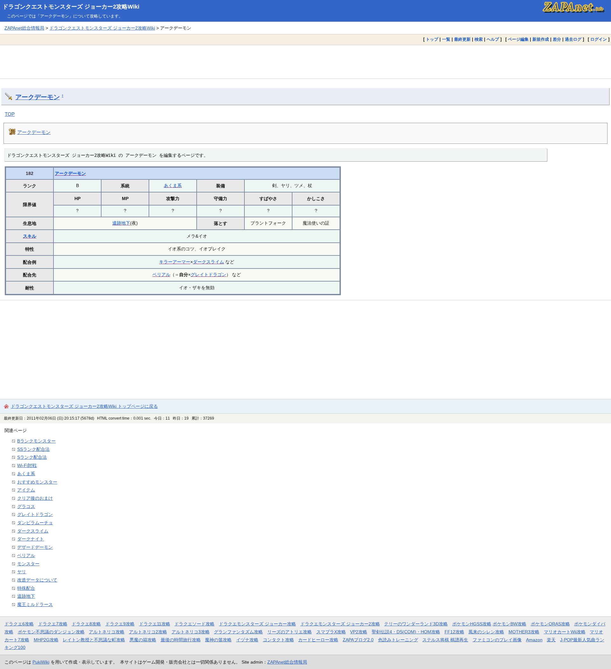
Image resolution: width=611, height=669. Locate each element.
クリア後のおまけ (35, 498)
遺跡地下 (121, 223)
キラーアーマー (174, 261)
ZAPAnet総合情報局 (24, 28)
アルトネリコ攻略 (106, 631)
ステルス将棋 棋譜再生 (445, 639)
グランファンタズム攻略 (238, 631)
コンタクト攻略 (278, 639)
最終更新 (462, 39)
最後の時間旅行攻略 (181, 639)
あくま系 (173, 185)
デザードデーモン (35, 547)
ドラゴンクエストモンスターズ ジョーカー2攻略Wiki (71, 6)
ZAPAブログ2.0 (358, 639)
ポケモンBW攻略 (509, 623)
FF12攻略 (454, 631)
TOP (10, 114)
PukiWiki (40, 662)
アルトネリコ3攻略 (191, 631)
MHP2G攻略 (46, 639)
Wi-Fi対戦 (27, 465)
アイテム (26, 489)
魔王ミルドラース (35, 604)
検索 (478, 39)
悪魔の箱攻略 (143, 639)
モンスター (28, 563)
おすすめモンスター (37, 481)
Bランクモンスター (36, 440)
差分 (557, 39)
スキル (29, 236)
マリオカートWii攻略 (565, 631)
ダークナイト (30, 538)
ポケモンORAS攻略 (550, 623)
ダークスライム (208, 261)
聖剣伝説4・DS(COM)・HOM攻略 (406, 631)
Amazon (534, 639)
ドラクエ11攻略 (154, 623)
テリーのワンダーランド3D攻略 (416, 623)
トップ (432, 39)
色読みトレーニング (398, 639)
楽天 (551, 639)
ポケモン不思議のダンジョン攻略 (51, 631)
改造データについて (37, 579)
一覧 (446, 39)
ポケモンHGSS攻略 (471, 623)
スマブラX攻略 (331, 631)
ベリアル (161, 274)
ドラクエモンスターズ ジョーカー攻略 (257, 623)
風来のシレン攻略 (486, 631)
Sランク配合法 (32, 457)
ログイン (598, 39)
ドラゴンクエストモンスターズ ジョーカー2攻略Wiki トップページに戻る (84, 406)
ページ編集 (518, 39)
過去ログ (573, 39)
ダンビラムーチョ (35, 522)
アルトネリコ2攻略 (148, 631)
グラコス (26, 506)
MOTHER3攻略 (524, 631)
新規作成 (540, 39)
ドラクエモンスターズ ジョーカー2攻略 (340, 623)
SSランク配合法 (33, 449)
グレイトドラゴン (208, 274)
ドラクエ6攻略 (19, 623)
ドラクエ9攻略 (120, 623)
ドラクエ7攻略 (52, 623)
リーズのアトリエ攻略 (289, 631)
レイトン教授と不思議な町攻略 (94, 639)
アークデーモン (37, 97)
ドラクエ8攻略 (86, 623)
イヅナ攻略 (247, 639)
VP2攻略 (358, 631)
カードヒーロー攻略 (318, 639)
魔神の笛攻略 (218, 639)
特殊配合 (26, 588)
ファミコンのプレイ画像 (497, 639)
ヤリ (21, 571)
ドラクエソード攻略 (194, 623)
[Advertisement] (305, 61)
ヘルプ (493, 39)
